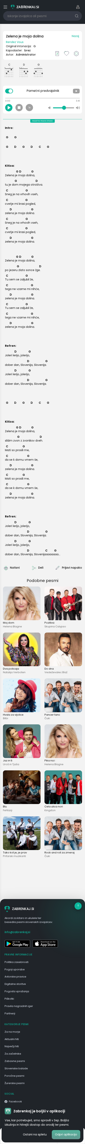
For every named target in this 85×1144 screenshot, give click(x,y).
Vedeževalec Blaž (55, 672)
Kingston (50, 810)
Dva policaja (11, 669)
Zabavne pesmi (15, 1061)
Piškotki (9, 999)
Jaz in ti (7, 760)
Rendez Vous (15, 42)
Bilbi (5, 718)
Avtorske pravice (15, 976)
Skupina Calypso (55, 626)
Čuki (47, 718)
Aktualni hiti (12, 1039)
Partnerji (10, 1013)
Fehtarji (7, 810)
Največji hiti (12, 1046)
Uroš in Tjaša (11, 764)
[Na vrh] (78, 906)
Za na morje (12, 1032)
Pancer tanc (52, 715)
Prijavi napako (72, 568)
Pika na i (49, 760)
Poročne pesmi (14, 1076)
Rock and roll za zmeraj (59, 852)
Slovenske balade (16, 1068)
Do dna (49, 669)
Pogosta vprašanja (17, 991)
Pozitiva (49, 623)
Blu (5, 806)
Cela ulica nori (53, 806)
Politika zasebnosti (16, 962)
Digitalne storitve (15, 984)
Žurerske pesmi (15, 1083)
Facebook (15, 1101)
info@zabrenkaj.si (17, 932)
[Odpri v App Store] (45, 944)
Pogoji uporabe (15, 969)
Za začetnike (13, 1054)
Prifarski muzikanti (14, 856)
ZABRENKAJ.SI (23, 908)
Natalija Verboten (14, 672)
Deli (40, 568)
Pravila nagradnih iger (19, 1006)
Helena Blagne (12, 626)
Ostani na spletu (35, 1134)
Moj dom (8, 623)
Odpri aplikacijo (66, 1134)
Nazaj (75, 36)
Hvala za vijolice (13, 715)
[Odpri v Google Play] (17, 944)
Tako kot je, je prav (15, 852)
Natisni (15, 568)
